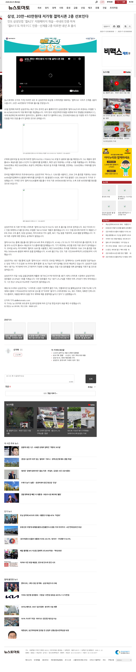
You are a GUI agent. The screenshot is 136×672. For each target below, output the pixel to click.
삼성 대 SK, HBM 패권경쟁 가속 (64, 358)
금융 (76, 8)
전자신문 (110, 2)
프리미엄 (114, 8)
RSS (104, 660)
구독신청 (111, 660)
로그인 (131, 2)
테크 (90, 8)
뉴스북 (18, 355)
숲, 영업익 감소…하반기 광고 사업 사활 (116, 93)
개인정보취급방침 (57, 660)
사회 (61, 8)
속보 (39, 8)
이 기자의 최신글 (57, 350)
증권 (68, 8)
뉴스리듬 (106, 72)
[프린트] (114, 26)
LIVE (102, 2)
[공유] (118, 26)
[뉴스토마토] (19, 8)
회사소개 (28, 660)
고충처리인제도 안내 (80, 660)
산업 (83, 8)
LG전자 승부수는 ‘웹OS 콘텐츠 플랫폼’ (66, 353)
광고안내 (45, 660)
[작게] (130, 26)
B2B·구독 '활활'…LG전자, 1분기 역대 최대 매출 (69, 355)
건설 (104, 8)
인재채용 (37, 660)
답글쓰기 (107, 26)
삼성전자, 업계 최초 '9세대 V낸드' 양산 (66, 360)
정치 (47, 8)
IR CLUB (68, 660)
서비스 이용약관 (95, 660)
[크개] (125, 26)
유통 (97, 8)
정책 (54, 8)
